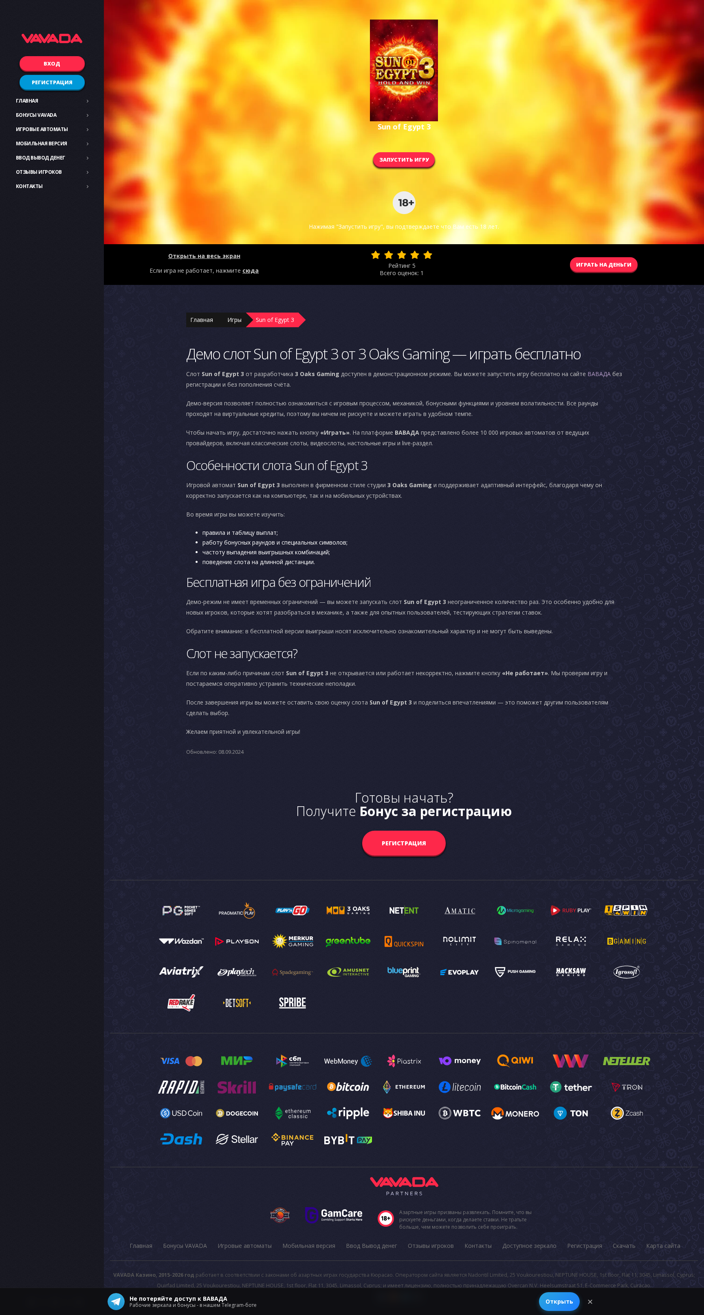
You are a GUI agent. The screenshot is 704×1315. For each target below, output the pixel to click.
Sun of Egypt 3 (275, 320)
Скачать (624, 1245)
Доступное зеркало (529, 1245)
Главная (27, 100)
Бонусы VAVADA (36, 115)
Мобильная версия (41, 143)
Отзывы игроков (39, 171)
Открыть (559, 1301)
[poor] (388, 255)
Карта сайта (663, 1245)
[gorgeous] (427, 255)
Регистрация (52, 82)
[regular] (401, 255)
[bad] (375, 255)
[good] (414, 255)
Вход (52, 63)
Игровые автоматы (42, 129)
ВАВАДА (599, 374)
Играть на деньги (603, 264)
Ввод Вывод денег (40, 157)
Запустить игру (404, 159)
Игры (234, 320)
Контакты (29, 186)
